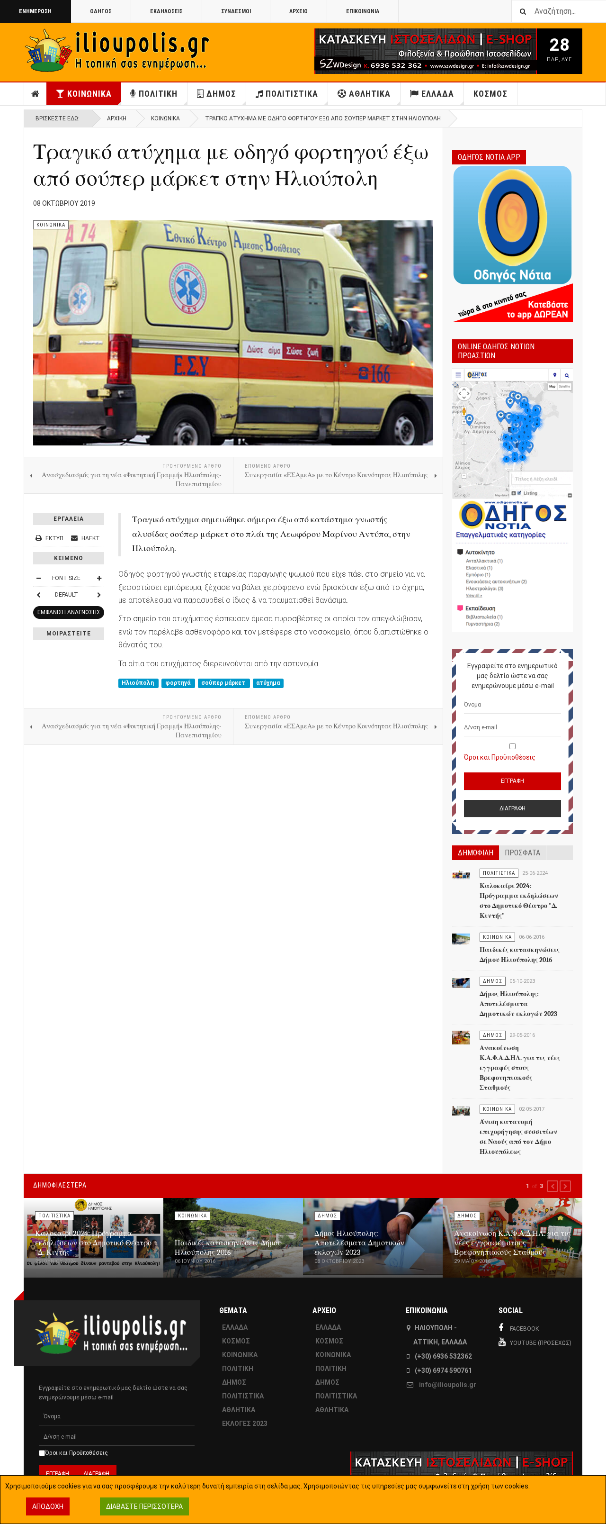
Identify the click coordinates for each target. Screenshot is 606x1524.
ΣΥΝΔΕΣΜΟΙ (236, 11)
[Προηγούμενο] (38, 595)
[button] (552, 1186)
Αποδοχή (47, 1506)
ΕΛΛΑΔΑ (437, 94)
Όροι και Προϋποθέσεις (499, 757)
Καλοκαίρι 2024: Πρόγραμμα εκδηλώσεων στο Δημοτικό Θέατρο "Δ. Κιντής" (93, 1243)
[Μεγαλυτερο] (99, 578)
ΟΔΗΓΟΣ (101, 11)
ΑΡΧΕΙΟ (298, 11)
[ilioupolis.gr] (118, 50)
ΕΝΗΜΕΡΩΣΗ (35, 11)
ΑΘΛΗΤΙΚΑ (370, 94)
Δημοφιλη (475, 852)
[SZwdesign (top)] (397, 51)
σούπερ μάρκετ (224, 683)
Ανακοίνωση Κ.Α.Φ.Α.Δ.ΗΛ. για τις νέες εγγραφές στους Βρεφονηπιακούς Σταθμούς (520, 1068)
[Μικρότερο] (38, 578)
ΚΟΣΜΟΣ (490, 94)
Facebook (524, 1328)
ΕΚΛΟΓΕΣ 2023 (244, 1423)
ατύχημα (268, 683)
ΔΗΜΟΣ (221, 94)
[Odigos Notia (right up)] (512, 501)
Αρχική (116, 118)
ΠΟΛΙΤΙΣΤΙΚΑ (292, 94)
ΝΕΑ (35, 93)
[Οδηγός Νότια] (512, 242)
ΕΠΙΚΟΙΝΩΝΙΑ (362, 11)
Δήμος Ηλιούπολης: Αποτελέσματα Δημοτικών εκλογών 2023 (518, 1004)
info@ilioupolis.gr (447, 1384)
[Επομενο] (99, 595)
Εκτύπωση (60, 538)
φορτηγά (178, 683)
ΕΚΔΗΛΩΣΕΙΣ (166, 11)
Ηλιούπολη (138, 683)
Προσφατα (522, 852)
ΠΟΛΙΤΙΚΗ (158, 94)
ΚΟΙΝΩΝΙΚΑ (89, 94)
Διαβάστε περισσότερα (144, 1506)
